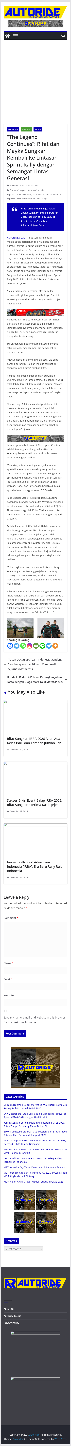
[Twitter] (16, 646)
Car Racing (13, 129)
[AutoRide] (8, 36)
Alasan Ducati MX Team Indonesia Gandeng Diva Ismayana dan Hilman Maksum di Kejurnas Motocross (35, 664)
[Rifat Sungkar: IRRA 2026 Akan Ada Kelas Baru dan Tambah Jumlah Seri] (35, 702)
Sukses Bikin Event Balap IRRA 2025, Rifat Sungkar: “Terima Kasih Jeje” (34, 802)
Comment (11, 918)
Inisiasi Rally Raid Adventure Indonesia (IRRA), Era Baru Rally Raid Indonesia (35, 866)
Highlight (26, 129)
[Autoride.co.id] (35, 1275)
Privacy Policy (11, 1322)
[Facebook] (10, 646)
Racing (38, 129)
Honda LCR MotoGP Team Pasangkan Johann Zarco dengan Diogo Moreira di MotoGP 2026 (35, 679)
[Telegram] (49, 646)
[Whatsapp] (23, 646)
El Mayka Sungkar (18, 190)
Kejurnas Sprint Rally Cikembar (47, 194)
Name (8, 963)
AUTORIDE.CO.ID (16, 237)
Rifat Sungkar (43, 198)
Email (8, 979)
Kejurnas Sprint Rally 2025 (19, 194)
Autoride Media (12, 1315)
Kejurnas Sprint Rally (37, 190)
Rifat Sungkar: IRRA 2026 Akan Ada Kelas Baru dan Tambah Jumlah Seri (34, 740)
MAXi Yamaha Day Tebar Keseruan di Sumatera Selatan (34, 1167)
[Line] (42, 646)
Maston (34, 185)
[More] (55, 646)
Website (9, 995)
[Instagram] (29, 646)
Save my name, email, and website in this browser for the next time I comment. (34, 1020)
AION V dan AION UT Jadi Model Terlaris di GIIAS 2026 (33, 1181)
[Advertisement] (35, 86)
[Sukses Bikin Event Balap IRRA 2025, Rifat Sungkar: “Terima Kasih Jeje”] (35, 764)
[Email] (36, 646)
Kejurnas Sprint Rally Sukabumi (21, 198)
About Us (9, 1309)
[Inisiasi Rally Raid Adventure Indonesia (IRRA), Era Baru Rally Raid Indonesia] (35, 826)
